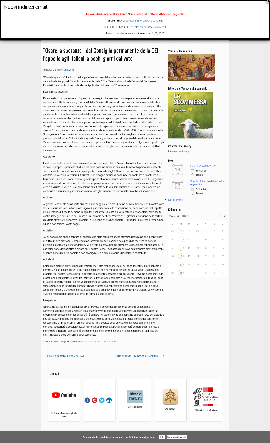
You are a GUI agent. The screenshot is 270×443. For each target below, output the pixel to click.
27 (181, 231)
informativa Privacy (178, 151)
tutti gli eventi (175, 199)
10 (181, 247)
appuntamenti (78, 341)
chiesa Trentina (109, 341)
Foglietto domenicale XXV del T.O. (65, 355)
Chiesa (96, 341)
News (56, 341)
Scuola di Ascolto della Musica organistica (207, 182)
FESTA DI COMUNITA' (203, 165)
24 (181, 264)
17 (181, 256)
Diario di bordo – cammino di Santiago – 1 (138, 355)
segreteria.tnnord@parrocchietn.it (143, 20)
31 (181, 273)
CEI (89, 341)
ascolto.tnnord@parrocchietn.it (148, 27)
